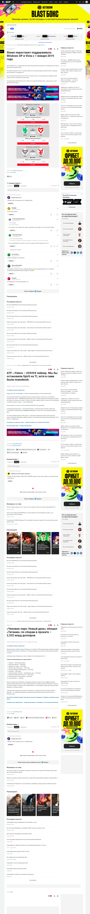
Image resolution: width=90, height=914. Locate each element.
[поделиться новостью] (57, 48)
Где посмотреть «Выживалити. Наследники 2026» (19, 841)
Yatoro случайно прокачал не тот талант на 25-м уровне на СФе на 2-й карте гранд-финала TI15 (31, 514)
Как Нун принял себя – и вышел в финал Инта (19, 433)
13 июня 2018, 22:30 (16, 287)
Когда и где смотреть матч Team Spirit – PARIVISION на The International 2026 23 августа (29, 329)
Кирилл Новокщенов (18, 178)
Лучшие (17, 193)
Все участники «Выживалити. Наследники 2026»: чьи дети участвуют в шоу (26, 835)
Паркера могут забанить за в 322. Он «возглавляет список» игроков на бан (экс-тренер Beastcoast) (71, 89)
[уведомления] (80, 2)
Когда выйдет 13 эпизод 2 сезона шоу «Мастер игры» (70, 689)
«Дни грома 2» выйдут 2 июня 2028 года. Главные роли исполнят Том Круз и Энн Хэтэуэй (71, 674)
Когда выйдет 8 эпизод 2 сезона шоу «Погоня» (70, 650)
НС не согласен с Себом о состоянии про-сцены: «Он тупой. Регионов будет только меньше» (71, 134)
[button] (57, 216)
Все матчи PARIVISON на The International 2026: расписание (22, 312)
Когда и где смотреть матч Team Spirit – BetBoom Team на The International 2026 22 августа (29, 346)
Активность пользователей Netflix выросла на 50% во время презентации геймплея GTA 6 (71, 705)
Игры (11, 890)
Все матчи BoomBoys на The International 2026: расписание (22, 341)
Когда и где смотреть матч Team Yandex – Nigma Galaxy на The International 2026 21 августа (29, 358)
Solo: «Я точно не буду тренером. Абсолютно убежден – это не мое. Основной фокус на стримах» (69, 80)
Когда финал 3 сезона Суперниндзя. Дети (17, 870)
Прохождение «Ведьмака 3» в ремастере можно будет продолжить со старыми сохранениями (71, 907)
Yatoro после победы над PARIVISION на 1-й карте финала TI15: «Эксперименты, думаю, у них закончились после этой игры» (30, 521)
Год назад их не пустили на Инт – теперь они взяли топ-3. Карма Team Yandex (28, 429)
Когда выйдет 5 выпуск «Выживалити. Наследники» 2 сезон (22, 829)
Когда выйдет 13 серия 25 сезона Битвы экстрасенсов (20, 881)
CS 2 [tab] (8, 28)
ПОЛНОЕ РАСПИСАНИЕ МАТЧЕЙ (45, 42)
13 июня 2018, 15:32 (16, 217)
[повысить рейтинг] (51, 222)
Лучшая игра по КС (16, 205)
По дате (9, 193)
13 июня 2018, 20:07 (16, 274)
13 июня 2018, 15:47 (16, 227)
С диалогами (54, 193)
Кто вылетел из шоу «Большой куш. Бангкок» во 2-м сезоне (70, 642)
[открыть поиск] (76, 2)
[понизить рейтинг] (57, 222)
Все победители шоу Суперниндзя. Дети (17, 864)
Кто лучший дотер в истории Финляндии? (70, 215)
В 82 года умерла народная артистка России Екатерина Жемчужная (24, 847)
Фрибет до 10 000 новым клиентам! (20, 481)
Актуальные (23, 193)
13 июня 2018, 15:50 (16, 243)
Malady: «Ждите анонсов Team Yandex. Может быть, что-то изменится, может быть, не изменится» (72, 116)
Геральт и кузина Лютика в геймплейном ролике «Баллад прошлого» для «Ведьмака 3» (33, 890)
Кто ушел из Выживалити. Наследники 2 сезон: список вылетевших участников (71, 697)
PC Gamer (13, 180)
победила (26, 418)
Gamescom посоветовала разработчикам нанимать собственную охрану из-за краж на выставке (71, 898)
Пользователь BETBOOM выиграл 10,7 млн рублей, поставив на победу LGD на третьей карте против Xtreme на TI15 (32, 528)
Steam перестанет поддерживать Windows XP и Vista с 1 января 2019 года (30, 44)
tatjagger (14, 215)
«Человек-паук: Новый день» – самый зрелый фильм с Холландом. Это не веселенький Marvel (32, 710)
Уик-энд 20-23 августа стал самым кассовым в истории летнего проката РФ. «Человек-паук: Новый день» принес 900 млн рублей (32, 778)
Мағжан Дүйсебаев (17, 272)
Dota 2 (11, 44)
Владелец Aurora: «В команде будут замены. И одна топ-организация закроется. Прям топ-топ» (72, 98)
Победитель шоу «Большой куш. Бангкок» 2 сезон (72, 635)
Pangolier (14, 285)
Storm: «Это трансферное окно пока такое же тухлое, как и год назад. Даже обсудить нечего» (71, 107)
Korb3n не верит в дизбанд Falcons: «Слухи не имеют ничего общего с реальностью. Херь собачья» (71, 70)
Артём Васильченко (17, 451)
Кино (11, 628)
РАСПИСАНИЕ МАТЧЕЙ (11, 25)
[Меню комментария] (57, 216)
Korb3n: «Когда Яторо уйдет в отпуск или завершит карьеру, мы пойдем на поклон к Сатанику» (71, 52)
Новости (14, 44)
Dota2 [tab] (12, 28)
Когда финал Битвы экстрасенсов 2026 (16, 876)
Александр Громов (17, 242)
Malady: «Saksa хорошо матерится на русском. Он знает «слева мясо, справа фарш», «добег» (71, 463)
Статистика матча (19, 39)
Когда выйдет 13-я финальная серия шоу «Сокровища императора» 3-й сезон (26, 852)
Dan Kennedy (15, 261)
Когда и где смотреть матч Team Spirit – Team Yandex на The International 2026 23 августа (29, 335)
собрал (48, 689)
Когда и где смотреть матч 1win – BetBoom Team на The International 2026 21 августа (28, 363)
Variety (12, 721)
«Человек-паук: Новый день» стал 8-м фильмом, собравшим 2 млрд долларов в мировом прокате (31, 791)
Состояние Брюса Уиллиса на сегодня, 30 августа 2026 (71, 665)
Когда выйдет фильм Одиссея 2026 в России (18, 859)
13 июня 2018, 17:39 (16, 263)
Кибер (8, 44)
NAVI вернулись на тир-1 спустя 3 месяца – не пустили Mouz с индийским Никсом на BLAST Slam (72, 125)
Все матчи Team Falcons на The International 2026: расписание (22, 352)
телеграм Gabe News (16, 453)
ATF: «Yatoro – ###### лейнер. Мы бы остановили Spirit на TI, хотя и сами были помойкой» (71, 61)
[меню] (13, 2)
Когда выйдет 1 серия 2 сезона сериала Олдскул (70, 682)
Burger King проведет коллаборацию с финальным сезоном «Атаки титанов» (70, 657)
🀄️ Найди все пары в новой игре (16, 397)
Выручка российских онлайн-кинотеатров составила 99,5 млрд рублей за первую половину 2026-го (32, 785)
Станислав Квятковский (18, 226)
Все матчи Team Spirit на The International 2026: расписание (22, 318)
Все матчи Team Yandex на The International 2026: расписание (22, 323)
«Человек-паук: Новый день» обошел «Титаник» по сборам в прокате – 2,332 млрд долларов (34, 628)
